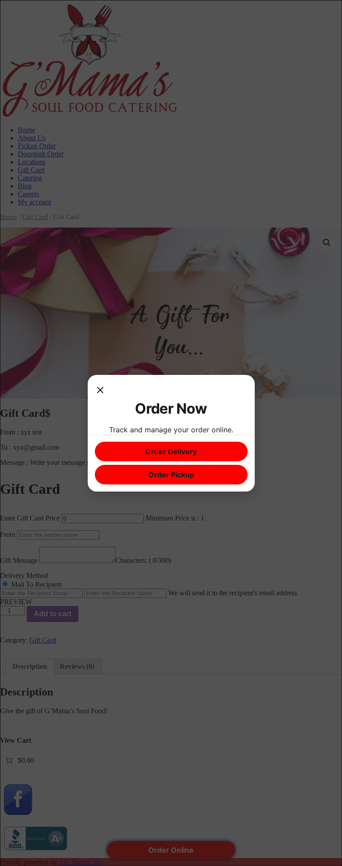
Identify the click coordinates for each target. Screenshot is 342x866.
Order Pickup (171, 474)
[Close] (100, 391)
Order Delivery (171, 451)
